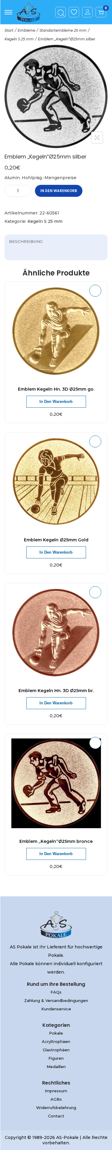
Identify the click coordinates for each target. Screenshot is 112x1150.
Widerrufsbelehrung (56, 1107)
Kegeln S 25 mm (19, 39)
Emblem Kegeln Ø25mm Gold (56, 540)
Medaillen (56, 1066)
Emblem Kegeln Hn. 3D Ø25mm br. (56, 690)
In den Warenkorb (58, 190)
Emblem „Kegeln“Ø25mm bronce (56, 841)
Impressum (56, 1090)
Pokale (56, 1033)
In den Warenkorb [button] (56, 401)
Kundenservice (56, 1008)
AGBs (56, 1099)
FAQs (56, 992)
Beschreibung (26, 241)
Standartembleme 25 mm (63, 30)
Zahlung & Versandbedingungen (56, 1000)
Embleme (26, 30)
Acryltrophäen (56, 1041)
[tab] (56, 241)
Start (8, 30)
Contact (56, 1116)
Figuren (56, 1058)
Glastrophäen (56, 1049)
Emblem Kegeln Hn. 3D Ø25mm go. (56, 389)
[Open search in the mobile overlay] (61, 12)
